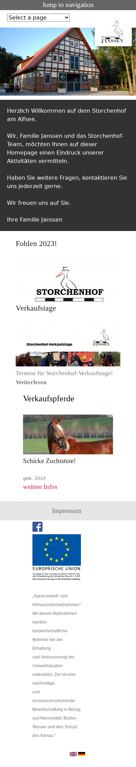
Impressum (66, 510)
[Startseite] (113, 31)
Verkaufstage (36, 308)
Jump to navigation (68, 4)
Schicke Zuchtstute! (49, 460)
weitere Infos (40, 486)
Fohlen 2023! (36, 243)
